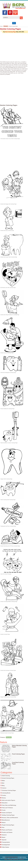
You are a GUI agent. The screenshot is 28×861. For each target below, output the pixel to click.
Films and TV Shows (7, 807)
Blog (3, 785)
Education (6, 26)
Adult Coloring (6, 775)
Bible (3, 780)
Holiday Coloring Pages (8, 815)
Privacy (5, 859)
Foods (3, 810)
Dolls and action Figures (8, 800)
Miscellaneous (6, 820)
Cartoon (4, 788)
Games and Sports (7, 812)
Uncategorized (6, 844)
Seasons (4, 834)
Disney (4, 797)
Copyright (10, 859)
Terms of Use (15, 859)
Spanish (4, 839)
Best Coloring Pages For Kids (11, 857)
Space (3, 837)
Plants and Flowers (7, 829)
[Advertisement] (14, 47)
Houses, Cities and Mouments (10, 817)
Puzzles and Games (7, 832)
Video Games (5, 847)
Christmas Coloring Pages (9, 790)
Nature (4, 822)
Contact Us (21, 859)
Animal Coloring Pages (8, 778)
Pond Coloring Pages (18, 754)
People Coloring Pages (8, 825)
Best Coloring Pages (10, 31)
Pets (3, 827)
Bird (3, 783)
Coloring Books (6, 793)
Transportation (6, 842)
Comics (4, 795)
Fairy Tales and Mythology (9, 805)
